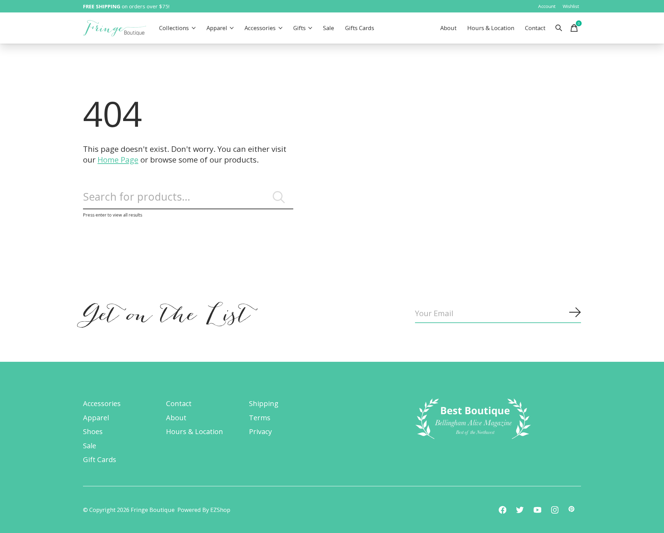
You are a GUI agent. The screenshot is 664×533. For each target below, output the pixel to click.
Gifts (299, 28)
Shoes (93, 431)
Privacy (260, 431)
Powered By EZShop (203, 510)
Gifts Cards (359, 28)
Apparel (216, 28)
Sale (328, 28)
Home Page (118, 159)
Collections (174, 28)
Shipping (263, 403)
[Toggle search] (559, 28)
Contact (535, 28)
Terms (259, 417)
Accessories (260, 28)
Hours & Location (490, 28)
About (448, 28)
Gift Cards (99, 459)
